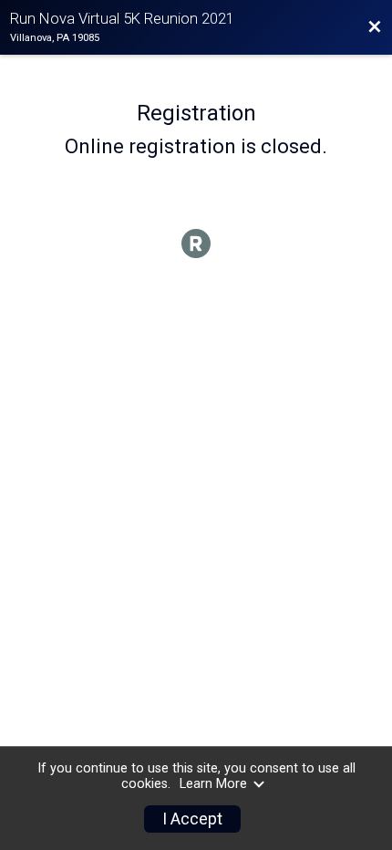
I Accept (192, 819)
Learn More (213, 784)
